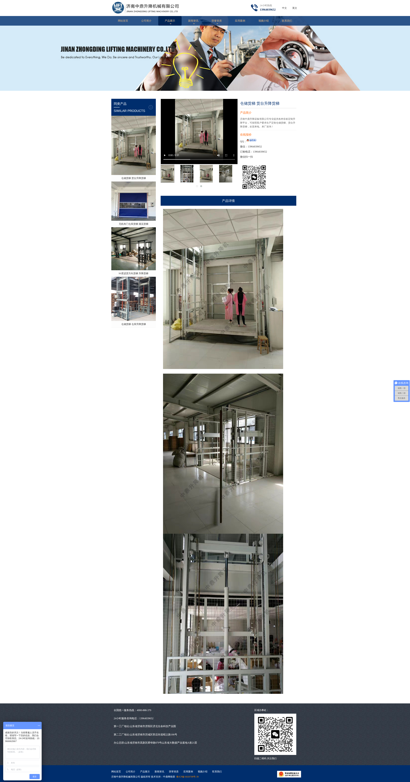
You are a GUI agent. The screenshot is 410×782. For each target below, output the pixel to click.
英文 (294, 8)
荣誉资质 (217, 20)
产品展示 (170, 20)
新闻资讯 (193, 20)
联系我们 (287, 20)
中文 (284, 8)
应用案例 (240, 20)
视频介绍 (263, 20)
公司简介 (146, 20)
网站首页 (123, 20)
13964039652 (255, 146)
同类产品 (129, 107)
